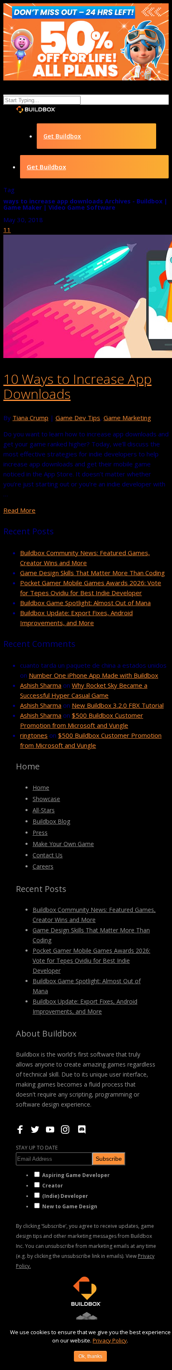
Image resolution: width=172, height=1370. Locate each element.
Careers (43, 866)
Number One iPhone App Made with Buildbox (93, 675)
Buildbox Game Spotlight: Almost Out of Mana (85, 603)
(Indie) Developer (65, 1196)
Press (40, 833)
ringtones (34, 735)
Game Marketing (127, 417)
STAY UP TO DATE (37, 1147)
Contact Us (48, 855)
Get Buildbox (62, 136)
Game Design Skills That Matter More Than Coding (92, 573)
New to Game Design (69, 1206)
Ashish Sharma (40, 685)
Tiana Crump (30, 417)
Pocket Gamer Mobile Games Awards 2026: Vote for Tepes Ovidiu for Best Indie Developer (91, 960)
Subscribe (109, 1158)
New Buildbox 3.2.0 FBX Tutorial (118, 705)
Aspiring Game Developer (76, 1175)
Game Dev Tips (78, 417)
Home (41, 787)
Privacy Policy (110, 1340)
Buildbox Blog (51, 821)
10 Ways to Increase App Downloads (77, 386)
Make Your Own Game (63, 844)
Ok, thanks (90, 1356)
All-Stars (44, 810)
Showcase (46, 799)
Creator (52, 1185)
